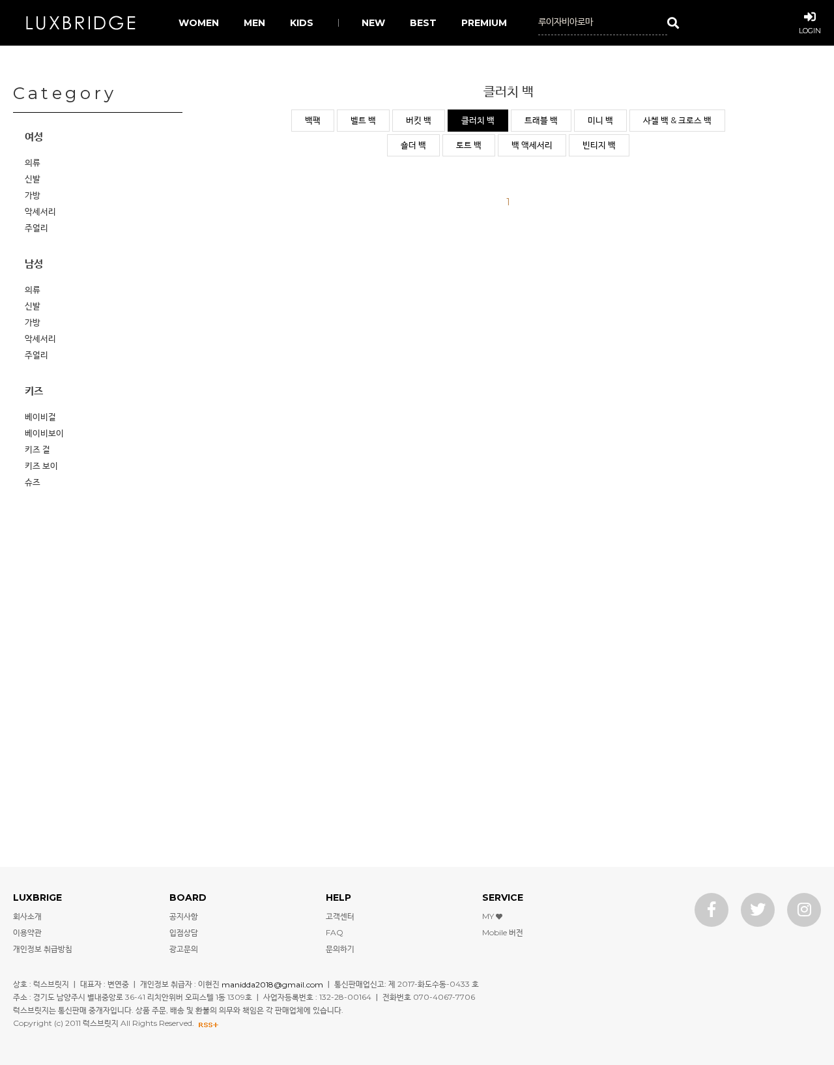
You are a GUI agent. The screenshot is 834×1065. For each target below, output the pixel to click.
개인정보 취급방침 (42, 949)
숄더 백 (413, 144)
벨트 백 (363, 120)
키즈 (34, 391)
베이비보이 (44, 433)
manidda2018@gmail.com (272, 984)
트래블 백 (541, 120)
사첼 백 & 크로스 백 (677, 120)
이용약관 (27, 932)
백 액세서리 (532, 144)
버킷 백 (418, 120)
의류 (32, 162)
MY (489, 916)
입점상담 (183, 932)
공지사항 (183, 916)
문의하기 (340, 949)
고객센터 (340, 916)
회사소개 (27, 916)
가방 (32, 195)
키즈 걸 (37, 449)
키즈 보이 (41, 465)
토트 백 (469, 144)
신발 (32, 178)
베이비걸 (40, 416)
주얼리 (36, 227)
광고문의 (183, 949)
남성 (34, 263)
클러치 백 (478, 120)
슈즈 (32, 481)
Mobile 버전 (502, 932)
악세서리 (40, 211)
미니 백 (600, 120)
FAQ (334, 932)
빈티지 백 (599, 144)
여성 (34, 136)
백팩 (313, 120)
